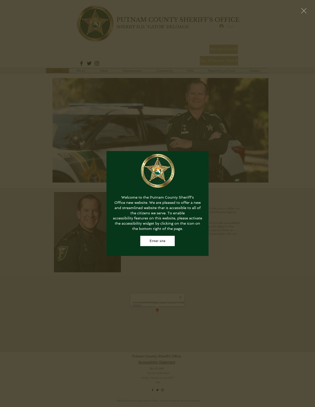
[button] (304, 10)
